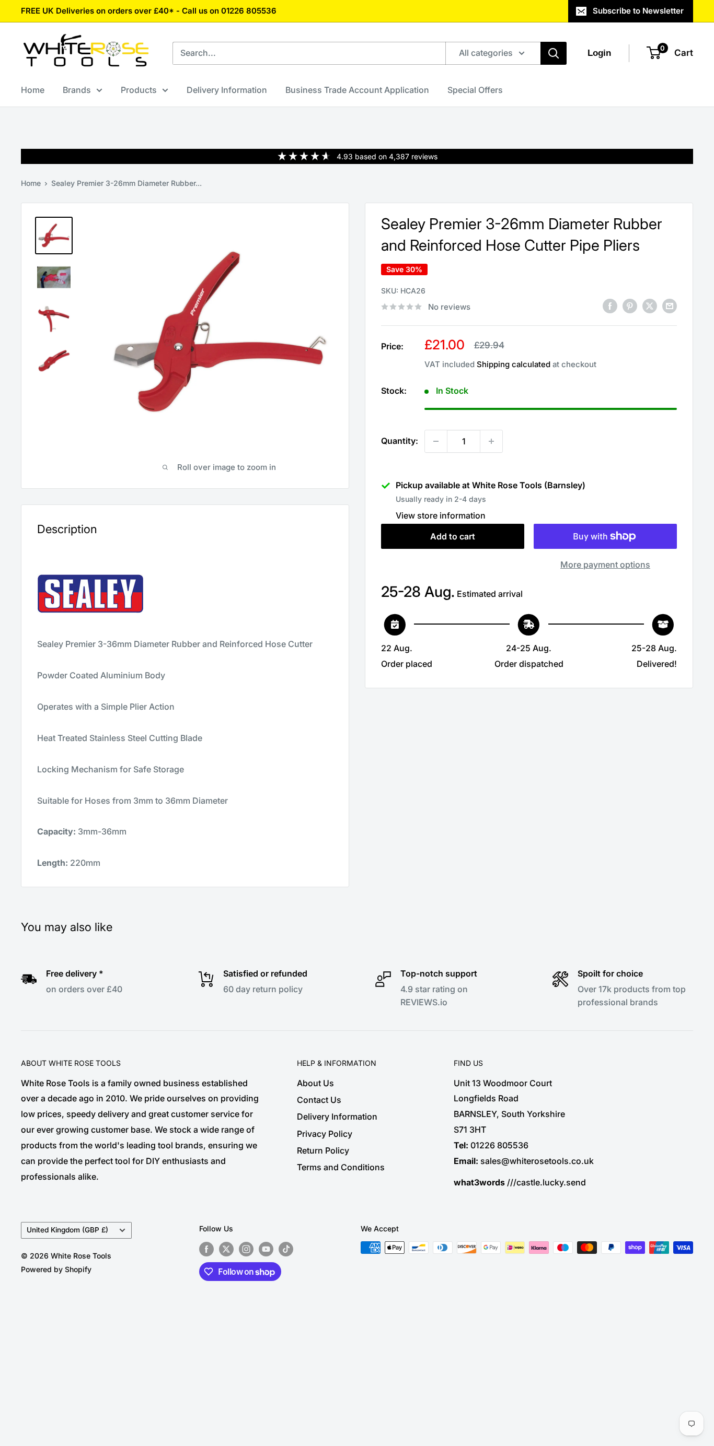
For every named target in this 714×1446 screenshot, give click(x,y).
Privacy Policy (324, 1133)
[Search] (553, 53)
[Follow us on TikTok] (286, 1248)
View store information (441, 515)
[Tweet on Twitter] (649, 306)
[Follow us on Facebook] (206, 1248)
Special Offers (475, 90)
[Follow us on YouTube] (266, 1248)
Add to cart (452, 536)
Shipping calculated (513, 364)
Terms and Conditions (341, 1167)
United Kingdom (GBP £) (67, 1230)
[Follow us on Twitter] (226, 1248)
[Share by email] (669, 306)
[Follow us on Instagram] (246, 1248)
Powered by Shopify (56, 1269)
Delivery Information (227, 90)
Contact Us (319, 1100)
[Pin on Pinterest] (630, 306)
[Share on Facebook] (610, 306)
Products (139, 90)
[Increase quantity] (491, 441)
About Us (315, 1083)
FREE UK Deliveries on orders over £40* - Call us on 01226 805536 (149, 11)
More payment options (605, 564)
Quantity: (399, 441)
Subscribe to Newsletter (638, 11)
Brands (77, 90)
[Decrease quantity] (436, 441)
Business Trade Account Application (357, 90)
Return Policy (323, 1150)
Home (32, 90)
